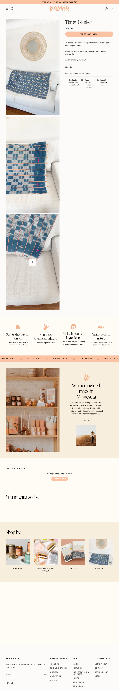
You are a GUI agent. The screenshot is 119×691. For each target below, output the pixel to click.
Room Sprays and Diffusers (81, 673)
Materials (69, 67)
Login (97, 676)
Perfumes (77, 668)
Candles (77, 664)
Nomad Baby (78, 686)
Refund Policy (102, 672)
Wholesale (55, 672)
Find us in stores (58, 668)
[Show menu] (7, 8)
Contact (99, 668)
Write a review (59, 479)
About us (54, 664)
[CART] (111, 8)
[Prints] (73, 552)
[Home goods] (101, 552)
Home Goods (78, 682)
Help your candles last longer (78, 73)
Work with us (56, 676)
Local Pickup (101, 664)
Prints (76, 678)
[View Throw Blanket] (33, 262)
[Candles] (18, 552)
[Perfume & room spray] (46, 552)
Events (53, 680)
